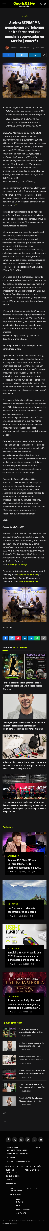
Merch (20, 1166)
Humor (19, 1202)
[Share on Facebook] (9, 55)
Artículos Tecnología (18, 1154)
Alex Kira (14, 48)
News (12, 1189)
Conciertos (11, 1172)
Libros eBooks (23, 1209)
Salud (28, 1166)
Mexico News (16, 1191)
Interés (24, 16)
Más (18, 1200)
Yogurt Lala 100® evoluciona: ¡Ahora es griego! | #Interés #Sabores (31, 1101)
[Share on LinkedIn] (35, 55)
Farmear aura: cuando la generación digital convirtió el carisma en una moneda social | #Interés (22, 686)
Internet (11, 1157)
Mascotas (32, 1189)
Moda (19, 1206)
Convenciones (13, 1176)
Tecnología (12, 1148)
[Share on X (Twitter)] (22, 55)
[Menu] (4, 4)
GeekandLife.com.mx (27, 574)
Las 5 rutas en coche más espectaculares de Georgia (22, 910)
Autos (37, 1148)
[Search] (45, 4)
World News (15, 1195)
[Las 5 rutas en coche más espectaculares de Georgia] (24, 892)
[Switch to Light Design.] (41, 4)
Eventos (10, 1170)
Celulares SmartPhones (18, 1161)
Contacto (21, 1213)
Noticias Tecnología (17, 1150)
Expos (9, 1180)
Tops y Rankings (33, 1170)
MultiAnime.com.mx (28, 581)
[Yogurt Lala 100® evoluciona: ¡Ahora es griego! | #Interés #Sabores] (9, 1101)
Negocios (9, 1166)
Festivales (11, 1183)
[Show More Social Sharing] (44, 55)
